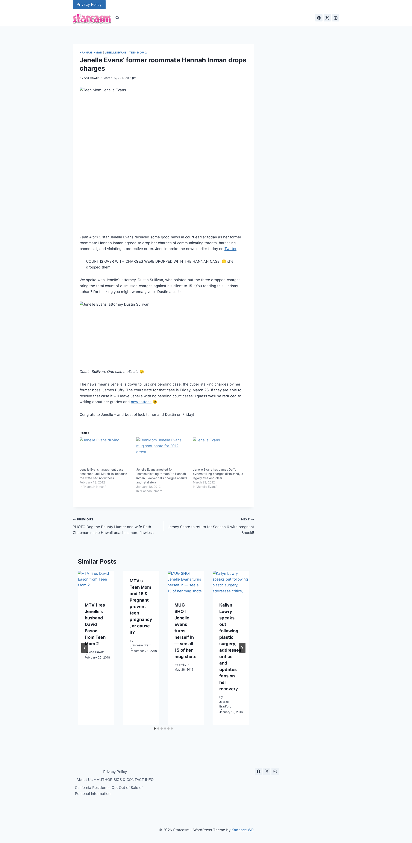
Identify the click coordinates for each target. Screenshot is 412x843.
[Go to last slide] (84, 648)
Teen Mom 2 (138, 52)
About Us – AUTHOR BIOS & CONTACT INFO (115, 779)
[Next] (242, 648)
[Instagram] (335, 17)
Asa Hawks (91, 77)
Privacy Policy (89, 4)
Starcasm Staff (140, 645)
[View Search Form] (117, 18)
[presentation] (96, 583)
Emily (182, 664)
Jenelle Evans (116, 52)
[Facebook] (319, 17)
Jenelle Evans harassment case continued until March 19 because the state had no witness (103, 474)
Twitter (230, 249)
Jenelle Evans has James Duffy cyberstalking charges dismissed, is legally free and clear (218, 474)
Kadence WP (243, 830)
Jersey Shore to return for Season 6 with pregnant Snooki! (211, 526)
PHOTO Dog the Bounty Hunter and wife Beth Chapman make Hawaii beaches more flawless (113, 526)
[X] (327, 17)
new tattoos (141, 402)
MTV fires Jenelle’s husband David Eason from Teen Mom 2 (95, 624)
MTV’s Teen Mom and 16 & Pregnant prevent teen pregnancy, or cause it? (141, 606)
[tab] (155, 728)
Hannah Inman (91, 52)
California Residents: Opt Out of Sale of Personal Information (109, 790)
